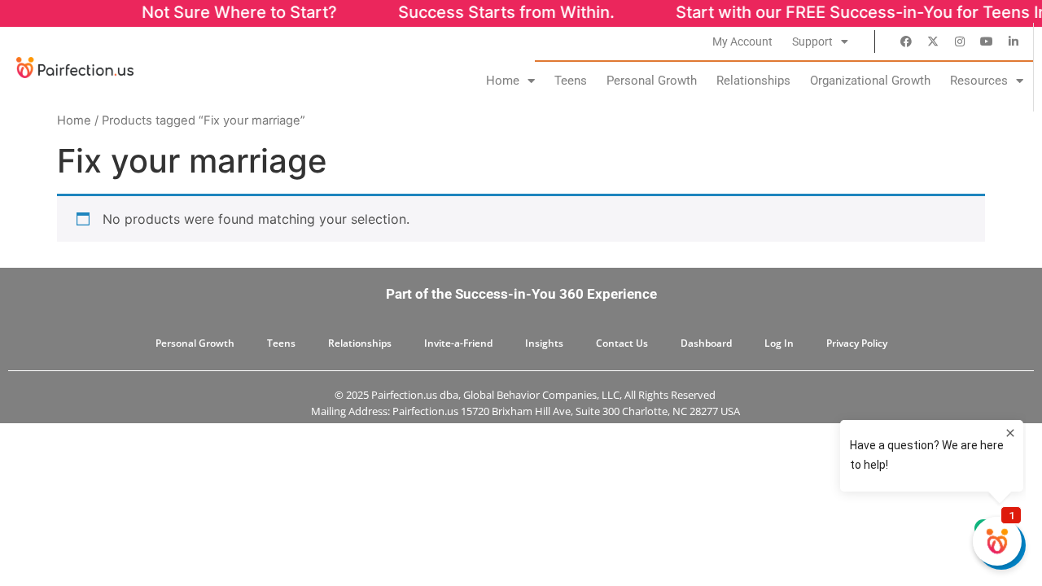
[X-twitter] (933, 41)
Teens (570, 80)
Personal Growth (651, 80)
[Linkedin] (1013, 41)
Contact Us (622, 343)
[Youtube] (986, 41)
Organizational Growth (870, 80)
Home (502, 80)
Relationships (753, 80)
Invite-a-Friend (458, 343)
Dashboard (706, 343)
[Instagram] (959, 41)
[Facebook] (906, 41)
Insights (544, 343)
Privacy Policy (856, 343)
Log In (779, 343)
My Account (742, 41)
